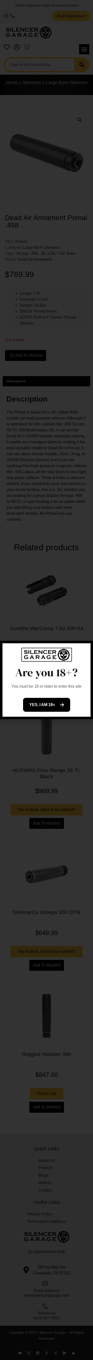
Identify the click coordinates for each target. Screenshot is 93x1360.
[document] (46, 680)
